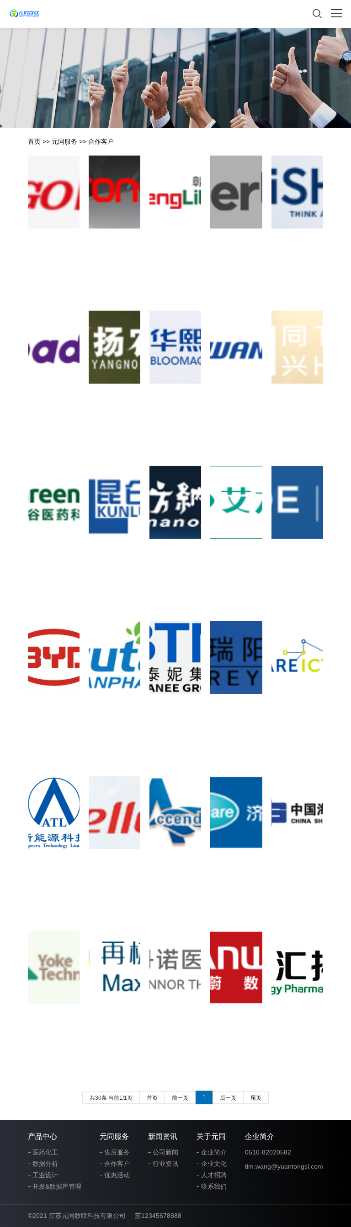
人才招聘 (214, 1175)
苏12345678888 (158, 1215)
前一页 (180, 1098)
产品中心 (42, 1136)
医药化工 (45, 1152)
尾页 (255, 1098)
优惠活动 (117, 1175)
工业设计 (45, 1175)
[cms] (24, 13)
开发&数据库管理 (56, 1186)
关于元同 (211, 1136)
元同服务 (64, 141)
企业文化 (214, 1163)
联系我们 (214, 1186)
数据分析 (45, 1163)
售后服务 (117, 1152)
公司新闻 (165, 1152)
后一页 (228, 1098)
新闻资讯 (162, 1136)
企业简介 (214, 1152)
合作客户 (101, 141)
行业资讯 (165, 1163)
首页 (34, 141)
